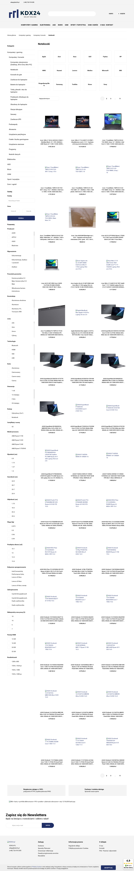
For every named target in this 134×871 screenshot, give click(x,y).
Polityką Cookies (36, 866)
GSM (9, 174)
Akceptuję (108, 868)
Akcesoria (12, 129)
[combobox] (48, 98)
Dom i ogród (11, 184)
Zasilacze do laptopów (18, 80)
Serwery (13, 114)
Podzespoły (13, 124)
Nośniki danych (14, 154)
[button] (52, 842)
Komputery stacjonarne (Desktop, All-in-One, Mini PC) (21, 63)
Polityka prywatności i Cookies (78, 848)
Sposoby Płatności (44, 848)
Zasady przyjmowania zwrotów (48, 853)
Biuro (9, 169)
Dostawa (41, 846)
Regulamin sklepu (74, 846)
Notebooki (14, 70)
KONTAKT (109, 25)
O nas (101, 846)
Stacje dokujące (16, 109)
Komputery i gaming (14, 52)
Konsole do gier (16, 75)
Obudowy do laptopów (18, 104)
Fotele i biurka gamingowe (18, 139)
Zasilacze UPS (15, 119)
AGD (9, 164)
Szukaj (21, 218)
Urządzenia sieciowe (16, 144)
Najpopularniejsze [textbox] (44, 98)
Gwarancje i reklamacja (45, 851)
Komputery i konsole (16, 57)
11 (120, 98)
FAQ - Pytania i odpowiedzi (107, 851)
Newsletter (41, 856)
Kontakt (101, 848)
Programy (12, 149)
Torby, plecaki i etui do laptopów (18, 91)
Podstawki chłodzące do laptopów (19, 98)
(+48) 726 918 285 (15, 850)
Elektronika (11, 159)
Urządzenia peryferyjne (17, 134)
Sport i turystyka (13, 179)
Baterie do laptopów (17, 85)
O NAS (102, 25)
